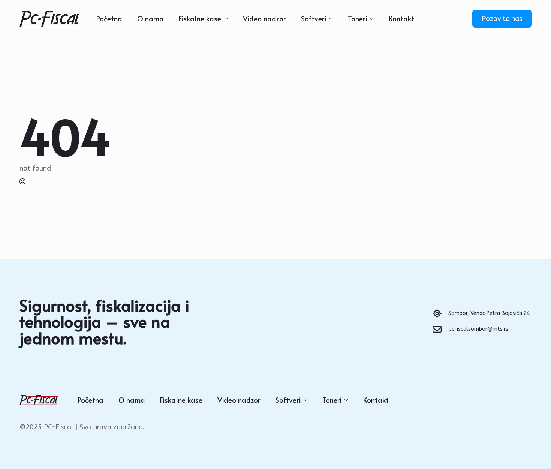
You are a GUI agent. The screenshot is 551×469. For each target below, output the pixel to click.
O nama (150, 18)
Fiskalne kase (200, 18)
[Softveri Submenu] (333, 18)
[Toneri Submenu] (374, 18)
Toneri (357, 18)
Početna (109, 18)
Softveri (313, 18)
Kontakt (401, 18)
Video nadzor (264, 18)
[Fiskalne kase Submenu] (228, 18)
